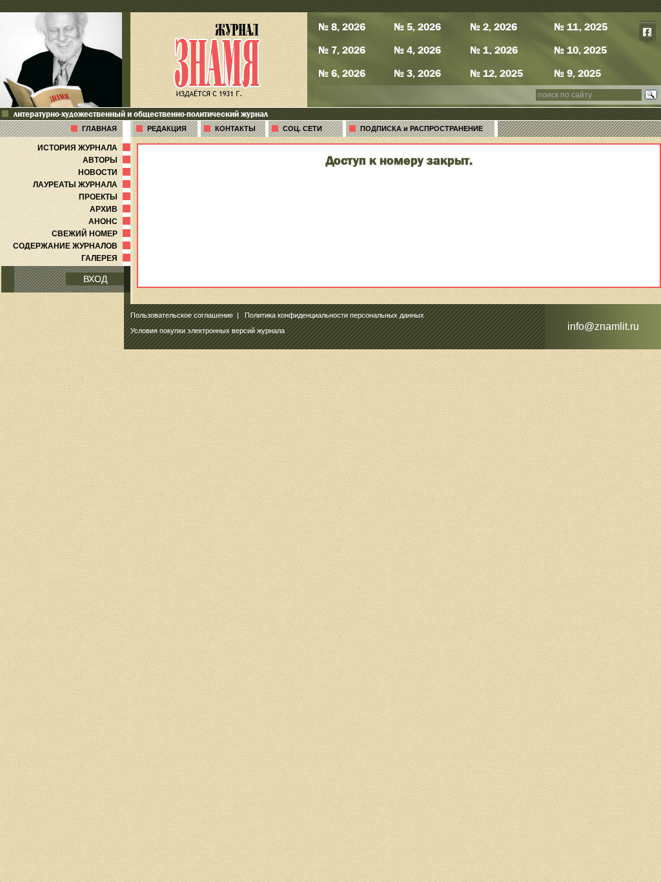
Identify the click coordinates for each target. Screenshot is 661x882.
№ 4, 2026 (417, 50)
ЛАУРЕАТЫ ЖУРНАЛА (83, 184)
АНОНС (110, 221)
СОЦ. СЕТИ (302, 128)
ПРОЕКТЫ (106, 196)
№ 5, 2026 (417, 26)
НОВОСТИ (105, 172)
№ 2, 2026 (493, 26)
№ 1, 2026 (494, 50)
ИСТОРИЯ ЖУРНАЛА (85, 147)
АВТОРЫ (108, 160)
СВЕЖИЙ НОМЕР (92, 233)
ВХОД (95, 279)
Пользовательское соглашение (181, 315)
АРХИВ (111, 209)
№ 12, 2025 (496, 73)
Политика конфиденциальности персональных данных (334, 315)
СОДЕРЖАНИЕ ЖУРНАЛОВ (73, 246)
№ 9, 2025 (577, 73)
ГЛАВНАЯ (99, 128)
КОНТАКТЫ (235, 128)
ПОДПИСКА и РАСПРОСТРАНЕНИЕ (421, 128)
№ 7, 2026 (341, 50)
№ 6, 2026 (341, 73)
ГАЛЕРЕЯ (107, 258)
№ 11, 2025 (580, 26)
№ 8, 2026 (341, 26)
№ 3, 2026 (417, 73)
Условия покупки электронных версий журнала (207, 330)
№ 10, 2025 (580, 50)
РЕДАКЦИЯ (167, 128)
